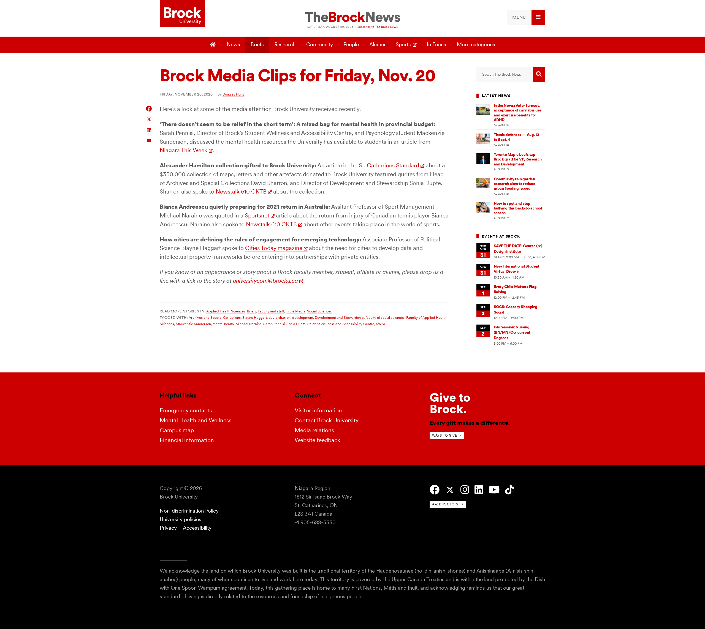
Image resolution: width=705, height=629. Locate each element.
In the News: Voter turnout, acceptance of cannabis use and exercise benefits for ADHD (517, 112)
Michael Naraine (248, 324)
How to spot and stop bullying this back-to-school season (518, 208)
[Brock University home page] (182, 14)
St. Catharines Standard (389, 165)
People (351, 44)
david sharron (280, 317)
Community (319, 44)
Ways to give (444, 435)
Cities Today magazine (273, 247)
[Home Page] (213, 45)
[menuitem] (526, 17)
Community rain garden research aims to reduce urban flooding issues (514, 183)
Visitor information (318, 410)
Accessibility (197, 528)
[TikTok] (509, 490)
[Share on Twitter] (149, 119)
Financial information (187, 440)
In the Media (295, 311)
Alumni (377, 44)
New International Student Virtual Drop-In (516, 269)
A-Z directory (445, 504)
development (302, 317)
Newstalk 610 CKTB (241, 191)
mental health (223, 324)
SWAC (381, 324)
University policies (180, 519)
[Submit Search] (539, 74)
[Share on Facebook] (149, 109)
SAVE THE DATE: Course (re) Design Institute (518, 248)
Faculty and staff (271, 311)
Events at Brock (501, 236)
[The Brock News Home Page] (352, 17)
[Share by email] (149, 140)
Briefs (257, 44)
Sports (403, 44)
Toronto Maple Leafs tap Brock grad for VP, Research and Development (518, 159)
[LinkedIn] (478, 490)
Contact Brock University (327, 420)
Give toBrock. (450, 403)
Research (284, 44)
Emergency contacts (186, 410)
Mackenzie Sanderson (193, 324)
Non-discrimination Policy (189, 511)
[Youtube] (494, 490)
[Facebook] (435, 490)
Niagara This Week (183, 150)
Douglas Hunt (233, 94)
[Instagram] (464, 490)
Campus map (177, 430)
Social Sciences (319, 311)
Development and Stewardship (339, 317)
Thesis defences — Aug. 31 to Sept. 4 (516, 137)
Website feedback (317, 440)
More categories (476, 44)
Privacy (168, 528)
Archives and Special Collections (215, 317)
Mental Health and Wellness (195, 420)
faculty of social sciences (385, 317)
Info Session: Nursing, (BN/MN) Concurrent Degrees (512, 332)
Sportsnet (257, 215)
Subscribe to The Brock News (377, 27)
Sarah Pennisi (274, 324)
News (233, 44)
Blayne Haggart (254, 317)
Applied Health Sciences (225, 311)
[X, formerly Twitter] (450, 490)
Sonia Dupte (296, 324)
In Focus (436, 44)
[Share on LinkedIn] (149, 130)
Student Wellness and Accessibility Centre (340, 324)
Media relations (314, 430)
